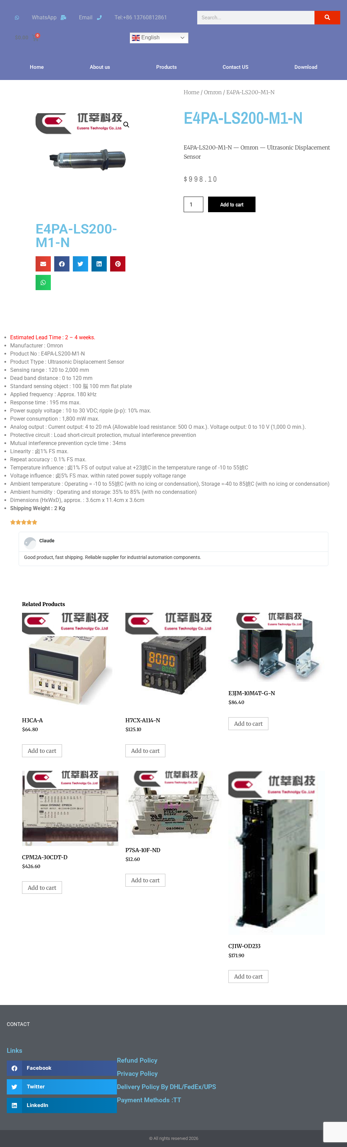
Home (37, 67)
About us (100, 67)
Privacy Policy (137, 1074)
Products (166, 67)
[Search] (327, 17)
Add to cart (231, 204)
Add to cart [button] (42, 750)
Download (305, 67)
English (150, 37)
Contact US (235, 67)
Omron (213, 92)
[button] (126, 125)
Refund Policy (137, 1060)
